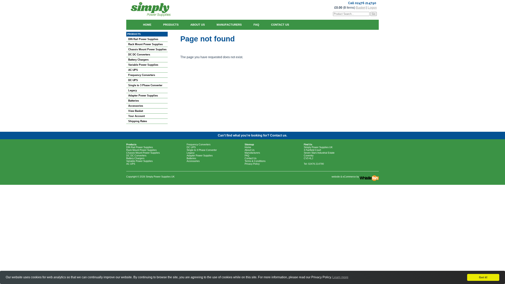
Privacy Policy (252, 164)
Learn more (340, 277)
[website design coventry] (369, 176)
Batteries (133, 100)
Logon (372, 7)
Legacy (132, 90)
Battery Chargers (138, 59)
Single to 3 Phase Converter (145, 85)
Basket (361, 7)
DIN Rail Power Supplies (143, 39)
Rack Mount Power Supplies (145, 44)
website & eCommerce (344, 176)
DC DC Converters (139, 54)
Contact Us (280, 24)
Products (171, 24)
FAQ (256, 24)
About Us (197, 24)
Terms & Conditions (255, 161)
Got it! (483, 277)
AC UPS (133, 69)
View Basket (135, 110)
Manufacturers (229, 24)
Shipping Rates (137, 121)
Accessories (135, 105)
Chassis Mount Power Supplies (147, 49)
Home (147, 24)
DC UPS (133, 80)
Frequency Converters (141, 75)
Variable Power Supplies (143, 64)
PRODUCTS (134, 34)
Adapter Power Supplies (143, 95)
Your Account (136, 116)
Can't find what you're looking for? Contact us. (252, 135)
